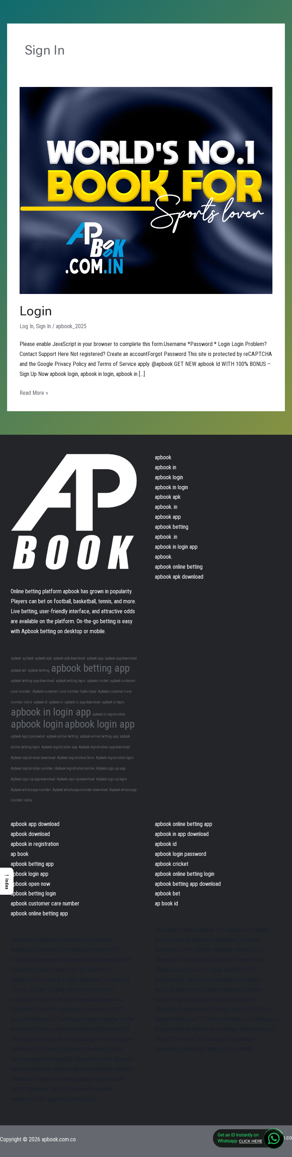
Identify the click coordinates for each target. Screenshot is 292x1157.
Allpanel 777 (210, 929)
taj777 (18, 1089)
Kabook (182, 1029)
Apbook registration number (32, 768)
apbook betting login (70, 680)
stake (59, 969)
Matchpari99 (198, 1009)
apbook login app (99, 724)
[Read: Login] (146, 190)
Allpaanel (226, 939)
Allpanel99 (203, 939)
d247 (69, 999)
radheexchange (76, 1079)
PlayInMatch (168, 1009)
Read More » (34, 392)
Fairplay (212, 989)
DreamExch (250, 959)
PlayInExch (198, 979)
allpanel (94, 1019)
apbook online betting (62, 736)
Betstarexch (189, 989)
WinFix (162, 939)
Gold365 (233, 969)
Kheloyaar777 (191, 1019)
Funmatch (218, 1019)
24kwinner (22, 1079)
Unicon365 (244, 1009)
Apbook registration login (115, 757)
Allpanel (163, 1029)
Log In (26, 326)
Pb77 (250, 969)
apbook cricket (98, 680)
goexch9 (20, 1019)
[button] (7, 881)
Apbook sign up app (110, 768)
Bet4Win (253, 989)
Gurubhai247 (225, 979)
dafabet (43, 969)
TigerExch (185, 999)
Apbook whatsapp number (31, 789)
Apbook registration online (75, 768)
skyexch (104, 1089)
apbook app (95, 658)
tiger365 (60, 1089)
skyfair (111, 1019)
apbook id (40, 702)
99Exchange (223, 1029)
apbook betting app (90, 668)
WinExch (164, 989)
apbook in (56, 702)
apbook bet (18, 670)
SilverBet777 (169, 959)
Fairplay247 (238, 929)
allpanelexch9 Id (113, 959)
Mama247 (242, 1019)
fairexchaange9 (28, 1039)
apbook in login (113, 702)
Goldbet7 (246, 999)
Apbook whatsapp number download (80, 789)
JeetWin (202, 949)
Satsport (266, 1029)
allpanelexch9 (47, 959)
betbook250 (90, 1029)
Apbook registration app (59, 747)
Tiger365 (21, 959)
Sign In (43, 326)
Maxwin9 (164, 1019)
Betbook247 (199, 959)
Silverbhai (165, 929)
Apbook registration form (75, 757)
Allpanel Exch (249, 949)
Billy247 (266, 1009)
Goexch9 (181, 939)
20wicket (43, 1029)
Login (36, 311)
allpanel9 (122, 1059)
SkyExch (194, 969)
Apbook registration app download (104, 747)
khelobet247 (24, 949)
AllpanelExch (169, 969)
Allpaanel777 (25, 979)
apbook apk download (69, 658)
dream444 (77, 989)
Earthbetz (251, 979)
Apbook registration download (33, 757)
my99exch (72, 1019)
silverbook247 (110, 1079)
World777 (99, 969)
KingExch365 (169, 979)
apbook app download (121, 658)
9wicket (222, 1009)
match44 (50, 979)
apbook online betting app (99, 736)
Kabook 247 (191, 1039)
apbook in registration (108, 714)
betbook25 (117, 1029)
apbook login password (28, 736)
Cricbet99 (22, 969)
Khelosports (267, 1019)
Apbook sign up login (111, 779)
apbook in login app (51, 712)
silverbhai (21, 1029)
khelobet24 (52, 949)
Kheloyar (215, 1039)
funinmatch (23, 939)
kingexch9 (82, 1089)
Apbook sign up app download (33, 779)
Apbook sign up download (76, 779)
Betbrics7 (225, 959)
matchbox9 (23, 999)
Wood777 (166, 1039)
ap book (27, 658)
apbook (16, 658)
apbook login (37, 724)
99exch (200, 1029)
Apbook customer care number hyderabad (64, 691)
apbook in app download (82, 702)
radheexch (22, 1099)
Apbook (163, 999)
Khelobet (233, 989)
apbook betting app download (32, 680)
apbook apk (43, 658)
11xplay (70, 979)
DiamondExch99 (173, 949)
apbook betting (38, 670)
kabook (54, 1039)
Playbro (260, 929)
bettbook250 (25, 1049)
